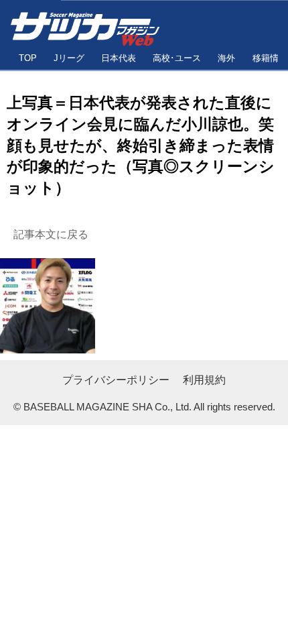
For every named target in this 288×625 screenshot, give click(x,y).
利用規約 (204, 380)
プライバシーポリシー (115, 380)
